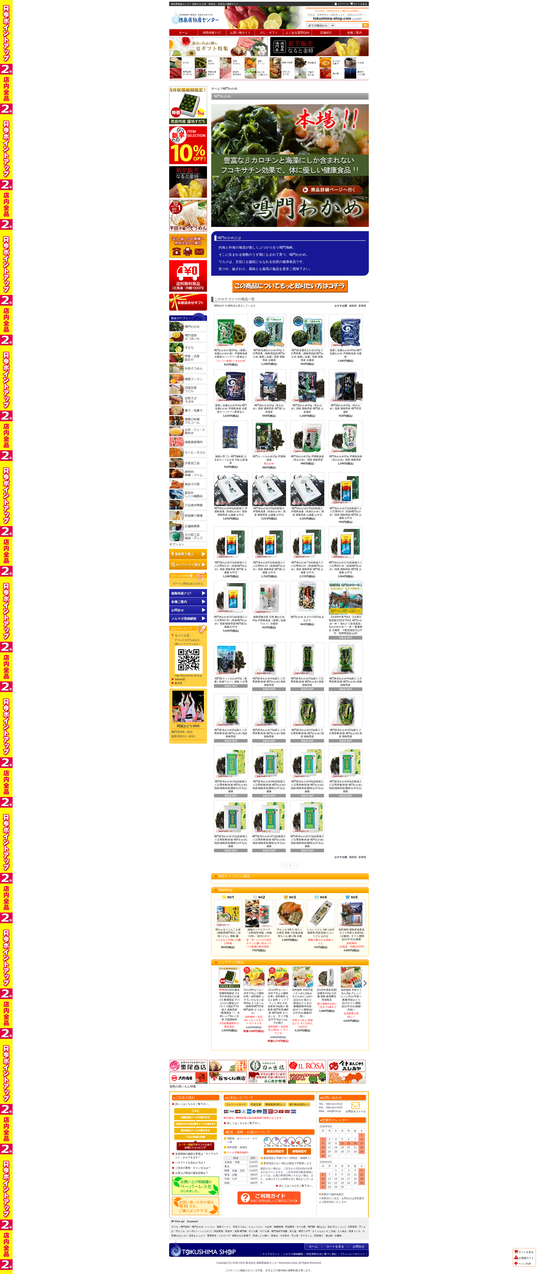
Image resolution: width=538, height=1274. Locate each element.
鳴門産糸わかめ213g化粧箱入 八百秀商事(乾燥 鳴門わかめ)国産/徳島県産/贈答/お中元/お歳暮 (307, 841)
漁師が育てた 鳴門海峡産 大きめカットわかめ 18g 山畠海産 (231, 459)
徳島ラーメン (224, 1226)
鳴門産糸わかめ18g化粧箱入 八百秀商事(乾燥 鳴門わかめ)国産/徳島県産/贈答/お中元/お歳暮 (230, 786)
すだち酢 (301, 1226)
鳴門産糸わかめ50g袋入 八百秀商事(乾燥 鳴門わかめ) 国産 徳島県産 (230, 733)
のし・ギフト (269, 32)
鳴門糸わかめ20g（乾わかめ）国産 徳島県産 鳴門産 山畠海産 (269, 408)
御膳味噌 (278, 1226)
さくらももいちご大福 (323, 1231)
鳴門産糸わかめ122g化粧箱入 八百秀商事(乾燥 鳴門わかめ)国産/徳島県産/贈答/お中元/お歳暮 (231, 841)
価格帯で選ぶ (184, 554)
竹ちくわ (180, 1231)
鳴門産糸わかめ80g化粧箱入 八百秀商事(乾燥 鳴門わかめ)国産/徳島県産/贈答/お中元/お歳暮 (345, 786)
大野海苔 (352, 1226)
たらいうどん (256, 1226)
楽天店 (178, 683)
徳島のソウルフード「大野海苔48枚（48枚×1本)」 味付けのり (259, 933)
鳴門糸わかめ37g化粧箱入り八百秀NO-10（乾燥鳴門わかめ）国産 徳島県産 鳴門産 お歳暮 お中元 (230, 567)
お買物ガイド (526, 1258)
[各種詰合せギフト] (188, 302)
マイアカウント (271, 1254)
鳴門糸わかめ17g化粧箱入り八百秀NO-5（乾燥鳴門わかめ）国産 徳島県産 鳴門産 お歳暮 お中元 (346, 513)
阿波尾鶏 (218, 1231)
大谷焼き (284, 1235)
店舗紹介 (326, 32)
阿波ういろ (354, 1231)
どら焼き (342, 1231)
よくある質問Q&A (297, 32)
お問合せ (177, 610)
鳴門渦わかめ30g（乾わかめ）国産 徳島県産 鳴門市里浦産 (345, 408)
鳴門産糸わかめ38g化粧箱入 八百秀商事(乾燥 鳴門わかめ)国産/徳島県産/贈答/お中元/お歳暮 (269, 786)
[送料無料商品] (188, 276)
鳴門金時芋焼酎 (279, 1231)
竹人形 (294, 1235)
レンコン (210, 1226)
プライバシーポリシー (352, 1254)
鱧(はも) (321, 1226)
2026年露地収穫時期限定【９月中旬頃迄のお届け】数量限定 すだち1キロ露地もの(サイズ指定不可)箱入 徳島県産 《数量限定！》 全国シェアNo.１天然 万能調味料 (229, 1004)
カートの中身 (180, 575)
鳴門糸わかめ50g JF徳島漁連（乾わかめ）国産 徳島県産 (345, 458)
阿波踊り (318, 1235)
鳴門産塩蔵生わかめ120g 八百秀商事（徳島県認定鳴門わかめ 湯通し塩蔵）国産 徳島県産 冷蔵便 (307, 355)
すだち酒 (264, 1231)
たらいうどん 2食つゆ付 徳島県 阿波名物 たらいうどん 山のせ (320, 933)
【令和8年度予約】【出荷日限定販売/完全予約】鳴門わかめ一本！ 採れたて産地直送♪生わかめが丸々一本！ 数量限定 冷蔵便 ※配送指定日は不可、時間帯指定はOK (345, 625)
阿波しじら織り (261, 1235)
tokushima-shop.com (332, 18)
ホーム (183, 32)
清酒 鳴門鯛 (240, 1231)
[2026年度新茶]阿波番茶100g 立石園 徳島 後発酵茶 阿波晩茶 (327, 994)
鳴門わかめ (230, 88)
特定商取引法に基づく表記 (321, 1254)
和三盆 (293, 1231)
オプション (176, 544)
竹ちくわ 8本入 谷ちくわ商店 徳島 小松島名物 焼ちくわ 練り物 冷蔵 (290, 933)
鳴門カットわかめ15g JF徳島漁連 (269, 458)
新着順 (362, 305)
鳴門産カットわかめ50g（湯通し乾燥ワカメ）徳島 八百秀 (231, 680)
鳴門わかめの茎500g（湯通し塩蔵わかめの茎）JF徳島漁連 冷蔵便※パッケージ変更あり (231, 353)
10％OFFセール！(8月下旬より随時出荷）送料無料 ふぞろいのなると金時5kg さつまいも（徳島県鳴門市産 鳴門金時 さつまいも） (253, 1001)
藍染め (274, 1235)
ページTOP (524, 1263)
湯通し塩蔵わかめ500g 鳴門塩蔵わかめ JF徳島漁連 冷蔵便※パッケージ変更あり (231, 408)
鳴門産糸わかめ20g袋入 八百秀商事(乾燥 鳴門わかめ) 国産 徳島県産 (269, 681)
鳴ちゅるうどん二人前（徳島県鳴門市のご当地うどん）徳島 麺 (228, 933)
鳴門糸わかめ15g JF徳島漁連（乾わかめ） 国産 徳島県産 (307, 458)
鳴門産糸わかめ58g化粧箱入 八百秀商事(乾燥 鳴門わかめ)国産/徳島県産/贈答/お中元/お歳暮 (307, 786)
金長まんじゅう (197, 1235)
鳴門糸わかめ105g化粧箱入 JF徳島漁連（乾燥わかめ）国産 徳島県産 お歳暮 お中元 (269, 511)
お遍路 (338, 1235)
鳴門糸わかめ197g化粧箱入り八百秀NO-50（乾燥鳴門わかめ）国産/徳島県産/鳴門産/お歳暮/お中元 (231, 621)
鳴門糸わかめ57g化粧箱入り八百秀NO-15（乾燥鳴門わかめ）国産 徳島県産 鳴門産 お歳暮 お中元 (269, 567)
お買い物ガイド (240, 32)
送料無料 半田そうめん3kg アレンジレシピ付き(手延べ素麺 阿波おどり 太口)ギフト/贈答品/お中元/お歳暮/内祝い (351, 999)
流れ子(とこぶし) (336, 1226)
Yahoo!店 (180, 679)
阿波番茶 (289, 1226)
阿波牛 (228, 1231)
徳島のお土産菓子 (241, 1235)
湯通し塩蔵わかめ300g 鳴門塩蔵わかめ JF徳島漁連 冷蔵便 (345, 353)
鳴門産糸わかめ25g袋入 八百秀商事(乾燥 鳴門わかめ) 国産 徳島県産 (307, 681)
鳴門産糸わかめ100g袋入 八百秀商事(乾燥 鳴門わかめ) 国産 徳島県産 (307, 733)
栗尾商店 (211, 1235)
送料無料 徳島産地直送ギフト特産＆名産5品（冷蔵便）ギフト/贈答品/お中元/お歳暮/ (351, 934)
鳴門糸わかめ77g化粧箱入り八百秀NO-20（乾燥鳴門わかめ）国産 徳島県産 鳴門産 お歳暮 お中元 (307, 567)
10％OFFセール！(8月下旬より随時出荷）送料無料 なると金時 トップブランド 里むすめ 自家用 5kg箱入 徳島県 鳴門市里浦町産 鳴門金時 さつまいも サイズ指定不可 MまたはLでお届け (278, 1006)
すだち (174, 1226)
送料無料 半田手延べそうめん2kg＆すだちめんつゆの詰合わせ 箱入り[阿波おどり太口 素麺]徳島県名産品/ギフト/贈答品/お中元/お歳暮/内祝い (302, 1003)
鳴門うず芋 (304, 1231)
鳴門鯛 (311, 1226)
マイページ (343, 4)
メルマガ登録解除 (293, 1254)
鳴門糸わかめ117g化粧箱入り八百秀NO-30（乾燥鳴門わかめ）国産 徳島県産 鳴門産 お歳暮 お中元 (345, 567)
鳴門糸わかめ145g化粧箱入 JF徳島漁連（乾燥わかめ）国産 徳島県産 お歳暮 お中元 (307, 511)
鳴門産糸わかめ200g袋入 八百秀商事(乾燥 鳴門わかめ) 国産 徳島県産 (345, 733)
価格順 (353, 305)
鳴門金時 (185, 1226)
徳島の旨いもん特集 (183, 1086)
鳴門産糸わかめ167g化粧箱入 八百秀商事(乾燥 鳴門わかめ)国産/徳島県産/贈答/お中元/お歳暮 (269, 841)
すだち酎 (253, 1231)
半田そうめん (240, 1226)
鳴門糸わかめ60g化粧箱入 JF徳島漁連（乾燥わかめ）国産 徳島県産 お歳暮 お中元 (230, 511)
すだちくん (306, 1235)
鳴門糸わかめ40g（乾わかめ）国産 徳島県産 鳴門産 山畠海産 (307, 408)
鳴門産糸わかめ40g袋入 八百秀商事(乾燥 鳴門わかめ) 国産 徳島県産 (345, 681)
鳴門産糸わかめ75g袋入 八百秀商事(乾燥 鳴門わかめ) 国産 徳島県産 (269, 733)
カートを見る (360, 4)
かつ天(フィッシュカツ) (199, 1231)
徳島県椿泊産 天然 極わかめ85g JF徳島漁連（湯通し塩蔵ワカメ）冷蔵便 (269, 620)
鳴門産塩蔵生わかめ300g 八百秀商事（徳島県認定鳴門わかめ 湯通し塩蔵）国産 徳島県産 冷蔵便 (269, 355)
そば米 (268, 1226)
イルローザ (224, 1235)
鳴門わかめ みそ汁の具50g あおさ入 (307, 618)
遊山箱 (329, 1235)
